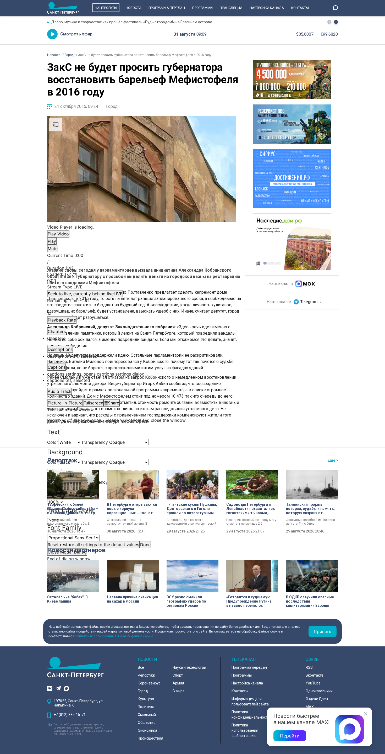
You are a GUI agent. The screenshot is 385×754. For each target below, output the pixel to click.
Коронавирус (149, 683)
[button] (336, 22)
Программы (202, 8)
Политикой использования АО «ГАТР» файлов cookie (113, 636)
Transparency (94, 442)
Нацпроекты (106, 8)
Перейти (290, 736)
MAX (310, 707)
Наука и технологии (189, 667)
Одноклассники (319, 691)
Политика (146, 707)
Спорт (178, 675)
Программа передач (166, 8)
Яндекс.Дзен (317, 699)
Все (141, 667)
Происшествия (150, 738)
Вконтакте (314, 675)
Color (52, 442)
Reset (93, 544)
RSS (309, 667)
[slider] (141, 277)
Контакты (300, 8)
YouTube (313, 683)
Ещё (331, 460)
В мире (179, 691)
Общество (147, 722)
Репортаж (62, 460)
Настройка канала (247, 683)
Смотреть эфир (76, 33)
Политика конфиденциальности (251, 714)
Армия (178, 683)
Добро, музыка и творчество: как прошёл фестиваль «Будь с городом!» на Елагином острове (131, 22)
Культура (146, 699)
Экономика (147, 730)
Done (145, 544)
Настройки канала (267, 8)
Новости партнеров (76, 550)
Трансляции (231, 8)
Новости (133, 8)
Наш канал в (281, 283)
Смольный (147, 715)
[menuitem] (141, 374)
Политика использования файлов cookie (245, 730)
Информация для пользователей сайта (250, 701)
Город (112, 106)
